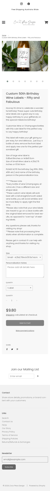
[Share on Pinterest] (17, 349)
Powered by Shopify (37, 486)
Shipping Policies (10, 438)
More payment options (25, 330)
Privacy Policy (8, 431)
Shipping (10, 315)
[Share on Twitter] (12, 349)
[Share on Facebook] (7, 349)
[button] (7, 81)
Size (8, 253)
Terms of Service (10, 435)
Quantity (9, 283)
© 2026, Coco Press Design (14, 486)
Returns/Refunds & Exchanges (16, 442)
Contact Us (7, 421)
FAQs (4, 425)
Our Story (6, 428)
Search (5, 418)
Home (4, 35)
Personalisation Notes (16, 263)
